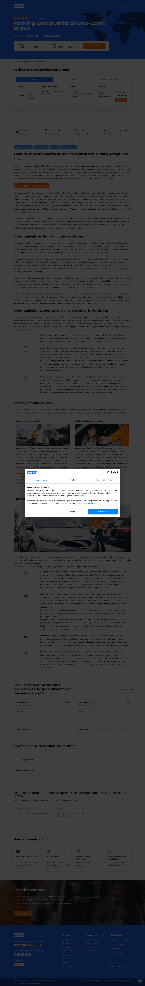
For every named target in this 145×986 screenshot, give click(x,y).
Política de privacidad (87, 503)
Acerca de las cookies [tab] (104, 480)
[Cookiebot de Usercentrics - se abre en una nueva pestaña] (108, 472)
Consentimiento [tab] (41, 480)
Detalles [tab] (73, 480)
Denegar (72, 511)
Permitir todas (103, 511)
